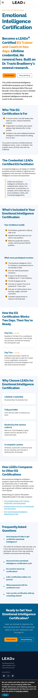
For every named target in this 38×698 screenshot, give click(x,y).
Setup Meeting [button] (24, 75)
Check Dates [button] (9, 75)
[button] (4, 676)
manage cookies (22, 691)
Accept (5, 695)
